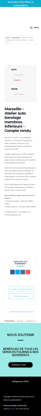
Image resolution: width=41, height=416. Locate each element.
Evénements (16, 38)
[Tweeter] (17, 272)
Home (8, 38)
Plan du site (22, 405)
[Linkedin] (22, 272)
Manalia (12, 409)
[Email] (28, 272)
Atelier (20, 321)
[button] (20, 390)
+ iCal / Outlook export (21, 296)
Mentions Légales (10, 405)
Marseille (31, 321)
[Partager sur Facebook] (12, 272)
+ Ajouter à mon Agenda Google (21, 289)
